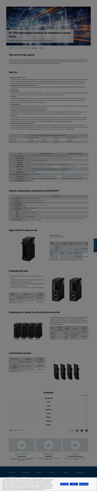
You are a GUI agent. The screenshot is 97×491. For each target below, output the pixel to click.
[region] (48, 484)
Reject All (74, 484)
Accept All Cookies (84, 484)
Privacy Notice (32, 488)
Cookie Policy (24, 488)
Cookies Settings (64, 484)
